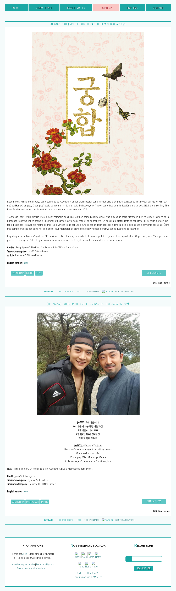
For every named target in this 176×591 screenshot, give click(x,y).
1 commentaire (91, 291)
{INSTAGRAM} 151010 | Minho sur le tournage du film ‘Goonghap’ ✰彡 (88, 303)
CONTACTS (158, 8)
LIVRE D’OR (132, 8)
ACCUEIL (16, 8)
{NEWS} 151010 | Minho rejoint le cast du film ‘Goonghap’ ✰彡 (88, 24)
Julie (24, 553)
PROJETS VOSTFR (76, 8)
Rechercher (144, 568)
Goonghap (18, 273)
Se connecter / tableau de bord (32, 568)
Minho (29, 273)
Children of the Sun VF (88, 573)
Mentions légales (45, 564)
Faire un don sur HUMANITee (88, 577)
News (39, 273)
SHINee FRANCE (44, 8)
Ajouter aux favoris (124, 291)
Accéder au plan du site (23, 564)
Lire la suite (154, 272)
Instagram (32, 501)
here (26, 262)
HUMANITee (106, 8)
